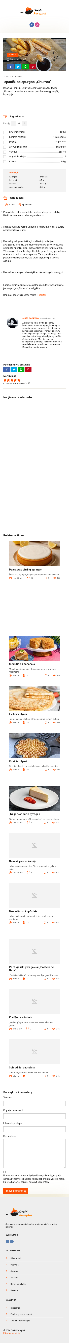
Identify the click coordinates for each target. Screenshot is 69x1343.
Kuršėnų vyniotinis (20, 1017)
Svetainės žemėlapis (20, 1320)
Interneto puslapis (12, 1123)
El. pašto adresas (13, 1110)
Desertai (12, 54)
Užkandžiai (16, 1258)
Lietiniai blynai (18, 714)
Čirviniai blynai (18, 761)
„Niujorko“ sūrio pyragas (24, 814)
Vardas (8, 1097)
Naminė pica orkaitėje (22, 861)
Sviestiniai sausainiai (22, 1067)
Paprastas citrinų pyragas (25, 569)
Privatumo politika (11, 1333)
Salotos (14, 1271)
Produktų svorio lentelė (21, 1314)
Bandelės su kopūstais (23, 911)
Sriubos (14, 1277)
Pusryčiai (15, 1264)
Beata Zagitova (30, 318)
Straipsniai (15, 1308)
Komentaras (9, 1136)
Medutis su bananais (22, 664)
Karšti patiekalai (18, 1284)
